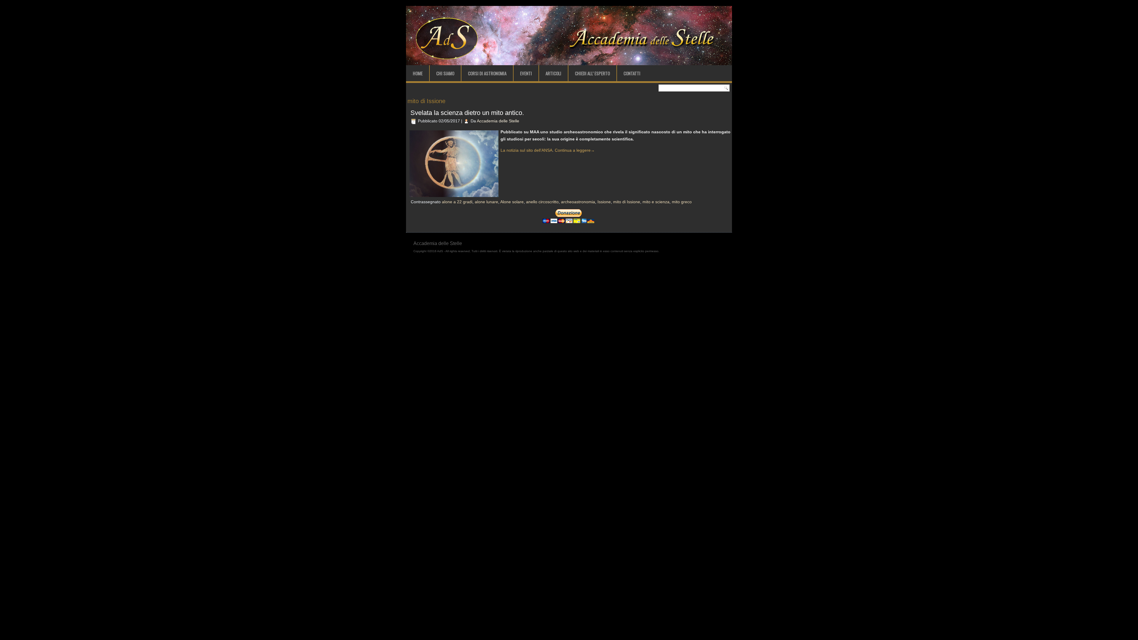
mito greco (682, 201)
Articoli (553, 73)
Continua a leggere (575, 150)
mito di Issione (626, 201)
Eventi (526, 73)
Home (418, 73)
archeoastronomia (578, 201)
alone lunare (486, 201)
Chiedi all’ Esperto (592, 73)
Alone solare (512, 201)
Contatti (632, 73)
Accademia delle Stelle (498, 121)
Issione (604, 201)
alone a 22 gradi (457, 201)
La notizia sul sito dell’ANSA (526, 150)
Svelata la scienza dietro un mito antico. (467, 112)
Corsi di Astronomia (487, 73)
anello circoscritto (542, 201)
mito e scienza (655, 201)
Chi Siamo (445, 73)
